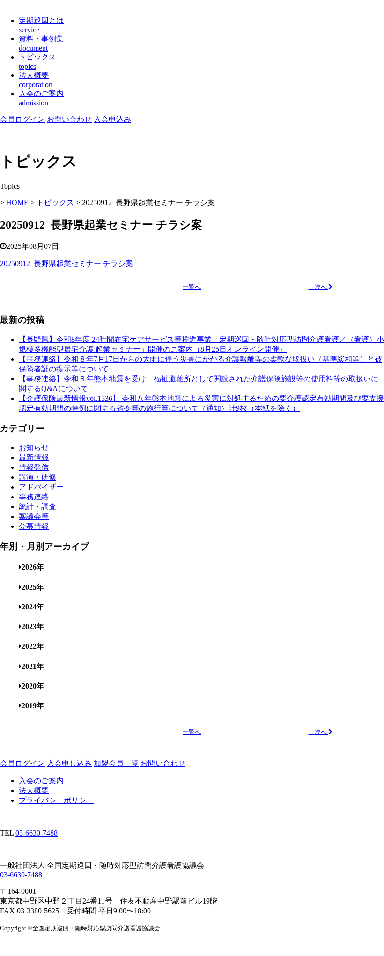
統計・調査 (37, 507)
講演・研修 (37, 477)
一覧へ (192, 287)
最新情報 (34, 457)
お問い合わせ (69, 119)
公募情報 (34, 526)
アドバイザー (41, 487)
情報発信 (34, 467)
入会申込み (112, 119)
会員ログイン (22, 119)
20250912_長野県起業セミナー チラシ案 (66, 263)
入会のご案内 (41, 781)
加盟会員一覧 (116, 763)
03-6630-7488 (36, 833)
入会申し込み (69, 763)
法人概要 (34, 790)
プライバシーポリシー (56, 800)
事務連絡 (34, 497)
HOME (17, 203)
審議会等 (34, 516)
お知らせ (34, 448)
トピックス (55, 203)
